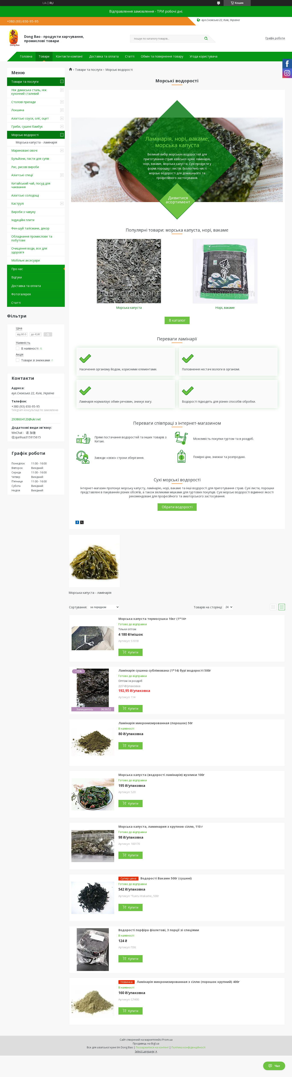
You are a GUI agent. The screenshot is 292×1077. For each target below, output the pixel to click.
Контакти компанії (69, 56)
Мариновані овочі (24, 150)
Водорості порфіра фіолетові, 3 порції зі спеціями (158, 930)
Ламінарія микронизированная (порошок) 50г (155, 723)
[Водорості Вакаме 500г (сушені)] (92, 897)
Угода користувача (203, 56)
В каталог (177, 320)
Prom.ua (167, 1040)
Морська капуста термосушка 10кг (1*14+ (152, 619)
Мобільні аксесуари (25, 260)
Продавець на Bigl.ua (146, 1043)
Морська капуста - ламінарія (36, 142)
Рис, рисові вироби (25, 167)
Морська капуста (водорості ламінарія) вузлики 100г (161, 775)
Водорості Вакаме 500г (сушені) (166, 878)
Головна (26, 56)
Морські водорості (25, 135)
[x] (82, 523)
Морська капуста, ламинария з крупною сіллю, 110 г (160, 826)
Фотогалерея (21, 294)
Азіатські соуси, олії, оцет (30, 118)
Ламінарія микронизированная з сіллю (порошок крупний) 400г (188, 982)
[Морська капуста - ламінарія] (94, 561)
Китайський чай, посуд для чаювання (30, 185)
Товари (44, 56)
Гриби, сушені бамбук (27, 126)
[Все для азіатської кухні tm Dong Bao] (13, 38)
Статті (129, 56)
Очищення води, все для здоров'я (29, 250)
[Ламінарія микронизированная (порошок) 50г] (92, 742)
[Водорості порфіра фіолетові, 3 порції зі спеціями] (92, 949)
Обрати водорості (177, 507)
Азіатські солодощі (25, 195)
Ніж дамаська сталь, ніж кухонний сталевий (29, 92)
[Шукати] (206, 39)
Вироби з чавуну (23, 212)
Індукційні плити (22, 220)
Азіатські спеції (22, 175)
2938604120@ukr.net (26, 419)
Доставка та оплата (104, 56)
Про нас (17, 269)
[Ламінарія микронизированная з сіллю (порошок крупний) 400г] (92, 1001)
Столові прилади (23, 102)
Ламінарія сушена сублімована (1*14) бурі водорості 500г (164, 670)
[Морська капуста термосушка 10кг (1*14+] (92, 638)
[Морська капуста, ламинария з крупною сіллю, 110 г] (92, 846)
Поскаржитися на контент (152, 1047)
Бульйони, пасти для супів (30, 159)
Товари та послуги (24, 82)
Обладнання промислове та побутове (31, 238)
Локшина (17, 110)
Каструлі (17, 203)
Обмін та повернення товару (162, 56)
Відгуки (16, 277)
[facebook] (77, 523)
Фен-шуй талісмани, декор (30, 228)
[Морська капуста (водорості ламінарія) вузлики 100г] (92, 794)
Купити (133, 652)
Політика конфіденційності (188, 1047)
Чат (277, 1066)
